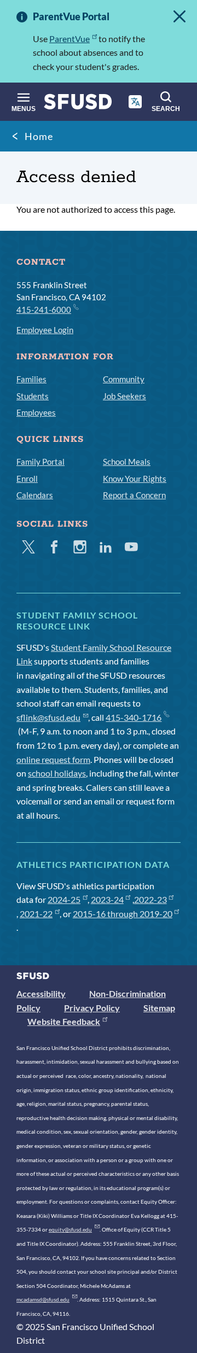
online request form (53, 759)
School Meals (126, 461)
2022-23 (150, 899)
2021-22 (36, 913)
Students (32, 396)
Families (31, 379)
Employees (36, 412)
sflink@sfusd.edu (48, 717)
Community (123, 379)
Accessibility (41, 993)
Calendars (34, 495)
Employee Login (44, 330)
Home (39, 136)
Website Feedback (63, 1021)
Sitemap (159, 1007)
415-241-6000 (43, 309)
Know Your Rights (134, 478)
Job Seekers (124, 396)
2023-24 (107, 899)
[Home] (78, 104)
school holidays (57, 773)
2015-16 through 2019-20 (122, 913)
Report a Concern (134, 495)
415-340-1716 (133, 717)
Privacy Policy (92, 1007)
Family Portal (40, 461)
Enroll (27, 478)
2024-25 (64, 899)
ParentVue (69, 38)
